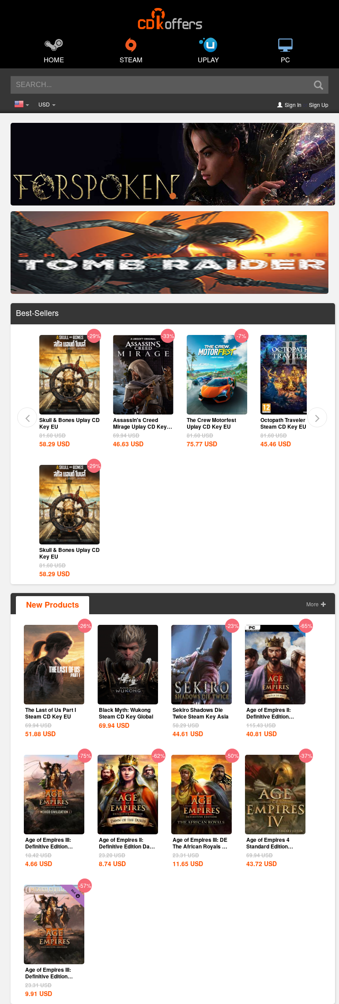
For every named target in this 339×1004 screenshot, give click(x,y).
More (313, 604)
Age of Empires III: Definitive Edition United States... (48, 846)
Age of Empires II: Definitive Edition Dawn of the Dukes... (128, 846)
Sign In (293, 104)
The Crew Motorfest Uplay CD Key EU (137, 423)
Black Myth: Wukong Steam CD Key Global (126, 713)
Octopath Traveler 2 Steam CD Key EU (211, 423)
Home (54, 59)
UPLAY (208, 59)
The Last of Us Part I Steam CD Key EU (50, 713)
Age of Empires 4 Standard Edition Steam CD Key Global (273, 846)
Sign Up (318, 104)
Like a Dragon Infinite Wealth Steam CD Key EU (288, 426)
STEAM (131, 59)
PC (285, 59)
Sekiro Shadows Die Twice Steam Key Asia (201, 713)
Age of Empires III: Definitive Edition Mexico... (48, 976)
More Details (69, 407)
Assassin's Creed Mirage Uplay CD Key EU (66, 426)
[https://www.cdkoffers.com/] (169, 16)
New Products (52, 604)
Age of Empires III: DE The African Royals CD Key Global (201, 846)
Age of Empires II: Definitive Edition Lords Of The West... (271, 716)
